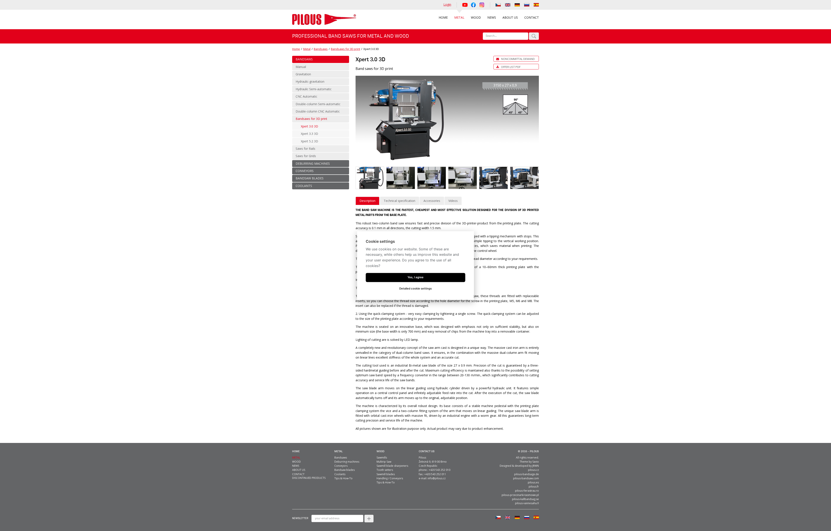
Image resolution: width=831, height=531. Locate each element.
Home (296, 49)
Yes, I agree (415, 277)
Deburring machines (346, 461)
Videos (453, 201)
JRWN (535, 466)
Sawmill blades (386, 474)
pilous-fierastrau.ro (527, 490)
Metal (307, 49)
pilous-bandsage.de (526, 474)
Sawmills (382, 457)
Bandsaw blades (344, 470)
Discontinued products (308, 478)
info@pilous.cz (437, 478)
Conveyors (341, 466)
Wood (380, 451)
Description (367, 201)
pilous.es (533, 482)
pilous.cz (533, 470)
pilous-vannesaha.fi (527, 503)
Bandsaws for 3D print (345, 49)
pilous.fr (534, 486)
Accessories (432, 201)
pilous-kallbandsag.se (525, 499)
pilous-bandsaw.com (526, 478)
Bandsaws (321, 49)
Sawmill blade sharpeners (392, 466)
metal (338, 451)
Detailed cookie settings (415, 288)
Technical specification (399, 201)
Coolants (339, 474)
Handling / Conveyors (390, 478)
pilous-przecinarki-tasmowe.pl (520, 495)
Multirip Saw (384, 461)
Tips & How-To (343, 478)
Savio (535, 461)
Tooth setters (385, 470)
